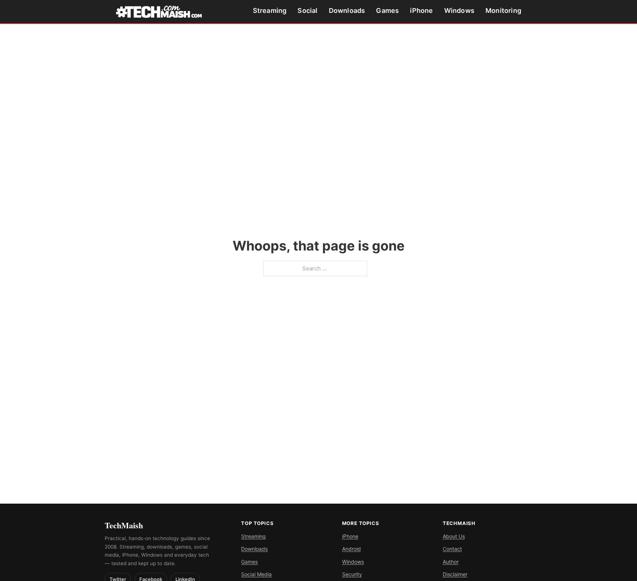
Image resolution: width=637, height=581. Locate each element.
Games (387, 10)
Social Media (256, 574)
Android (351, 549)
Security (352, 574)
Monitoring (503, 10)
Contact (452, 549)
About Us (454, 536)
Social (307, 10)
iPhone (421, 10)
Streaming (270, 10)
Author (451, 562)
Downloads (347, 10)
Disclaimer (455, 574)
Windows (459, 10)
